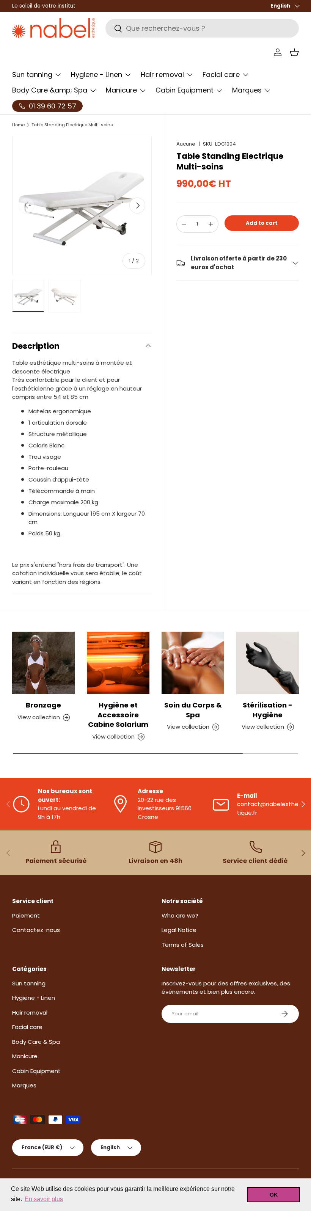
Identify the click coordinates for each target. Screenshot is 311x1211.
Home (18, 125)
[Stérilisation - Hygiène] (267, 663)
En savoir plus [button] (44, 1199)
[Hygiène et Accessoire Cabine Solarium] (118, 663)
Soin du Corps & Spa (193, 710)
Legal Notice (179, 930)
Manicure (25, 1056)
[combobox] (202, 28)
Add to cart (262, 223)
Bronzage (43, 705)
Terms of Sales (183, 945)
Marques (24, 1085)
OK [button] (274, 1195)
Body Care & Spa (36, 1042)
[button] (294, 52)
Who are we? (180, 915)
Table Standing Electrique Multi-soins (72, 125)
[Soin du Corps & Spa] (193, 663)
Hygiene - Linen (33, 998)
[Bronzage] (43, 663)
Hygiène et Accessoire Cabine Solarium (118, 714)
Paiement (26, 915)
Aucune (185, 143)
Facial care (27, 1027)
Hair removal (29, 1012)
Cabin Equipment (36, 1071)
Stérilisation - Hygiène (267, 710)
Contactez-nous (36, 930)
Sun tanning (29, 983)
